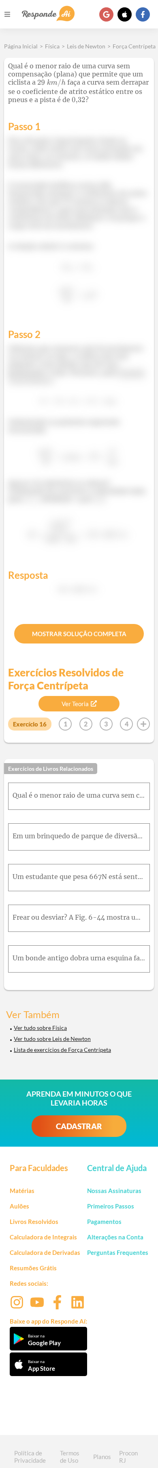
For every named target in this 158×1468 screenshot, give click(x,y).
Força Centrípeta (134, 46)
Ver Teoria (75, 703)
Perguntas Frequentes (117, 1252)
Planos (102, 1456)
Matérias (22, 1190)
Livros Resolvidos (34, 1221)
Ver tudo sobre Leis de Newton (52, 1038)
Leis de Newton (86, 46)
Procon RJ (128, 1456)
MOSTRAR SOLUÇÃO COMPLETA (79, 633)
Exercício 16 (30, 724)
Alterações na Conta (115, 1237)
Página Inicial (21, 46)
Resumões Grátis (33, 1268)
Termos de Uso (69, 1456)
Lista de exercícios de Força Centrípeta (62, 1049)
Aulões (19, 1206)
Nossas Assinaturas (114, 1190)
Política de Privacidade (30, 1456)
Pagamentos (104, 1221)
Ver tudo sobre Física (40, 1027)
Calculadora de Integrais (43, 1237)
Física (52, 46)
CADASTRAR (79, 1126)
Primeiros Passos (110, 1206)
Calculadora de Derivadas (45, 1252)
